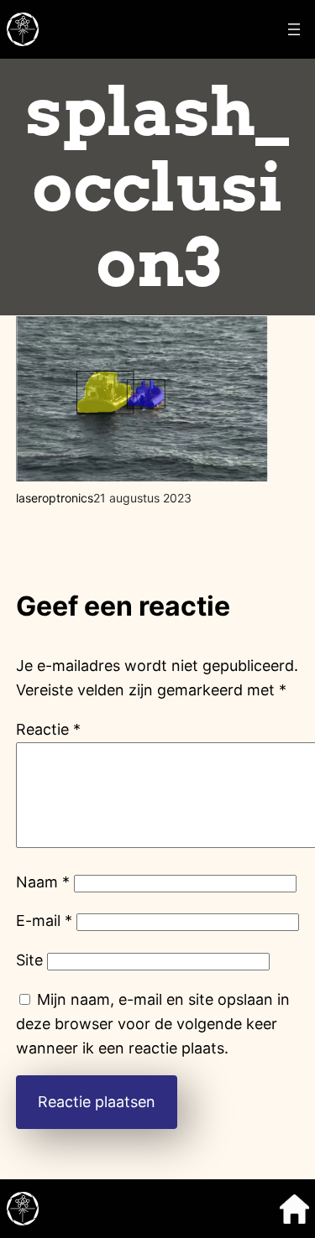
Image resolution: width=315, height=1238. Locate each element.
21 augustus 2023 (142, 498)
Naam (43, 882)
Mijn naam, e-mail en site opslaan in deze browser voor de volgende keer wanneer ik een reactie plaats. (153, 1024)
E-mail (44, 920)
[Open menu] (294, 29)
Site (29, 960)
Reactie (48, 729)
